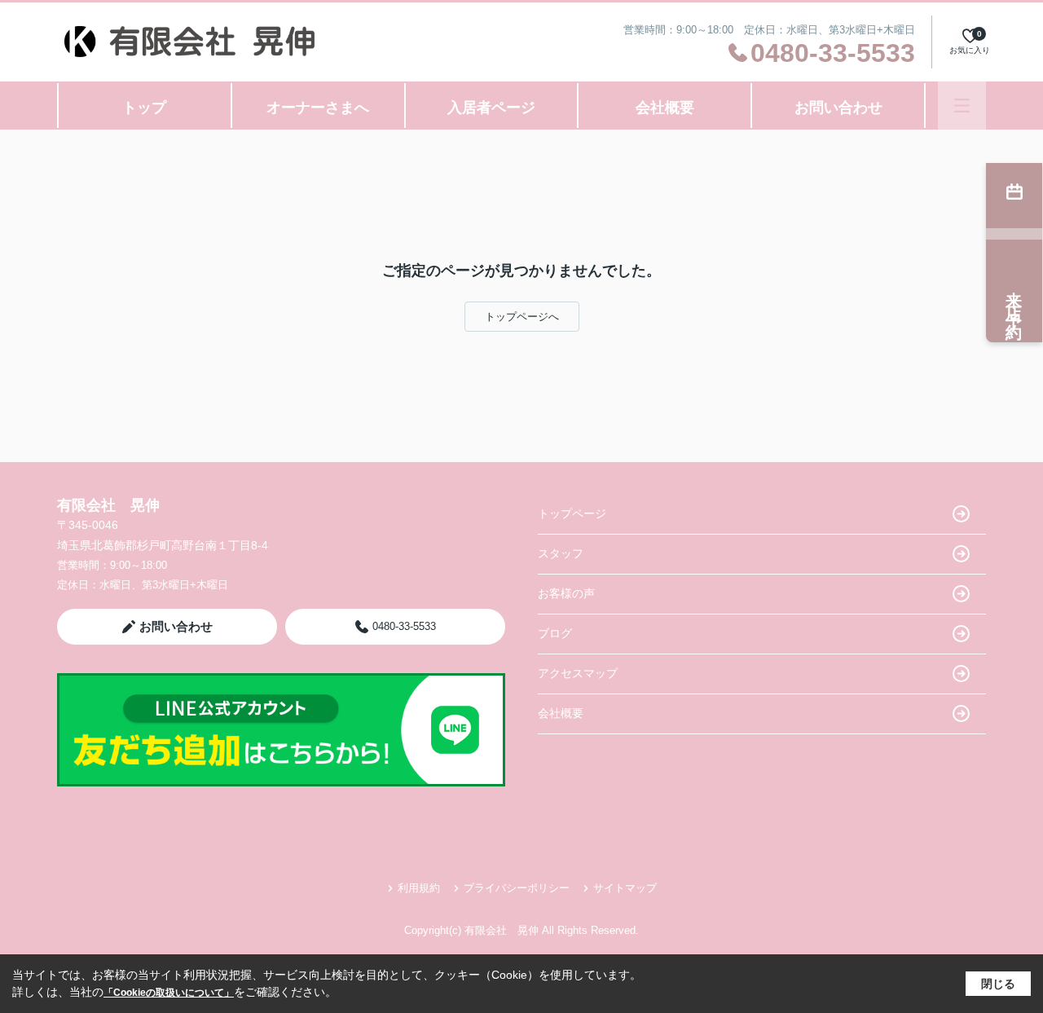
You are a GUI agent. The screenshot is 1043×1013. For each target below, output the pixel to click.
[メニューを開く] (962, 105)
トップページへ (522, 317)
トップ (144, 107)
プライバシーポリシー (517, 888)
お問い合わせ (838, 107)
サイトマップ (625, 888)
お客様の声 (566, 593)
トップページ (572, 513)
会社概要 (665, 107)
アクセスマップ (578, 673)
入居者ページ (491, 107)
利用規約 (419, 888)
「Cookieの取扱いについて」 (168, 992)
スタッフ (560, 553)
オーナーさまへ (317, 107)
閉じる (998, 983)
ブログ (555, 633)
